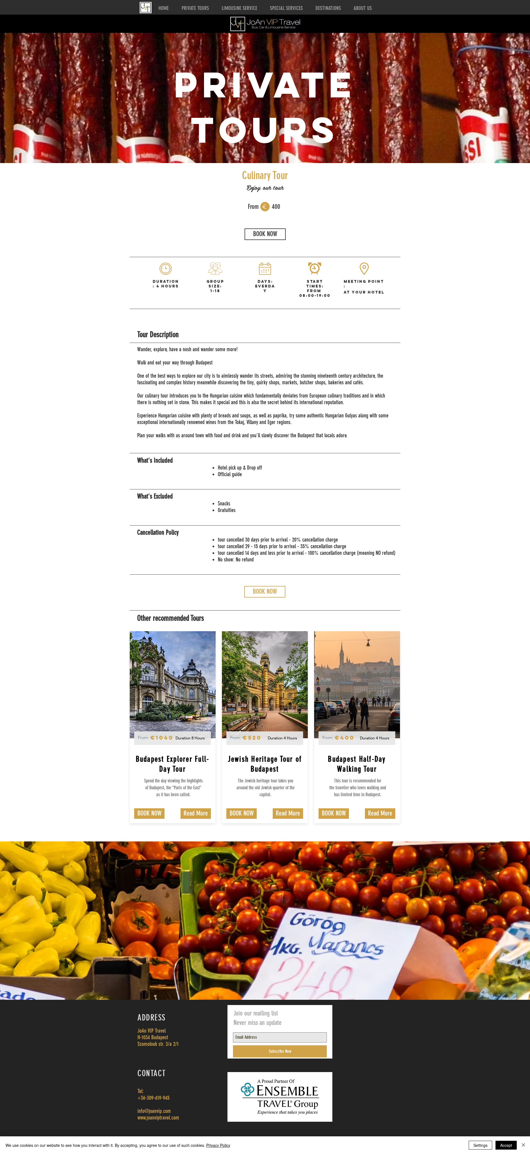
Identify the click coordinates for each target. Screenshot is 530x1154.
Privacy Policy (218, 1145)
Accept (506, 1145)
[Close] (523, 1145)
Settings (480, 1145)
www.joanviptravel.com (158, 1117)
